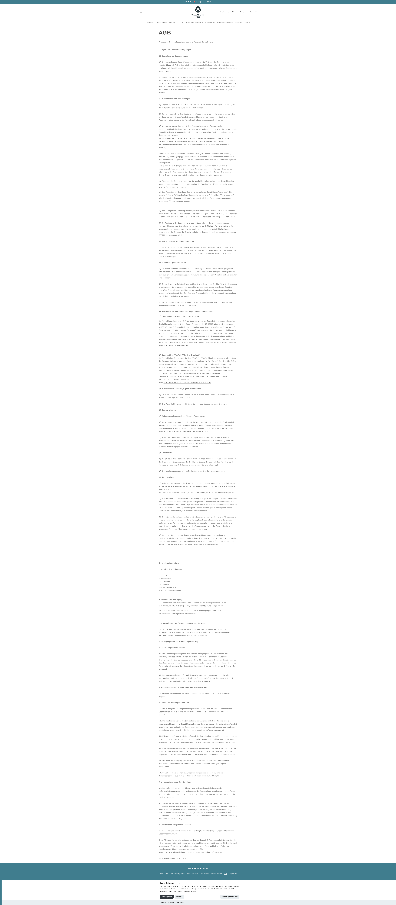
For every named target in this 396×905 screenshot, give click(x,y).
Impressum (180, 902)
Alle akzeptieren (166, 896)
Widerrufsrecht (216, 873)
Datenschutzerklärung (168, 902)
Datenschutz (204, 873)
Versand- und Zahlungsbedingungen (171, 873)
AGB (225, 873)
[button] (140, 12)
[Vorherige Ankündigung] (139, 2)
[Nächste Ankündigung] (257, 2)
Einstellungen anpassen (230, 896)
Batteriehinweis (192, 873)
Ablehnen (179, 896)
